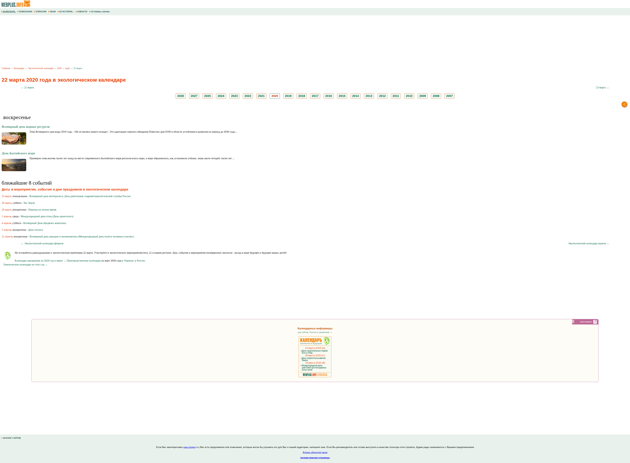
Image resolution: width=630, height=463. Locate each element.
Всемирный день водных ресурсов (26, 126)
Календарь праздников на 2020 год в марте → (40, 260)
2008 (436, 96)
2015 (342, 96)
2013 (369, 96)
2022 (248, 96)
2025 (207, 96)
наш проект (189, 447)
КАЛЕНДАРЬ (9, 11)
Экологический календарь (40, 68)
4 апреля (6, 223)
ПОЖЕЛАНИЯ (25, 11)
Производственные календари (84, 260)
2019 (288, 96)
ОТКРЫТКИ (41, 11)
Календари (19, 68)
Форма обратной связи (315, 452)
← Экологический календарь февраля (42, 243)
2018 (301, 96)
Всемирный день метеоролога (46, 196)
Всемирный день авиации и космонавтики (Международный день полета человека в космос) (82, 236)
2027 (194, 96)
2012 (382, 96)
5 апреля (6, 229)
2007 (449, 96)
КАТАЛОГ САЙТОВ (11, 438)
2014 (355, 96)
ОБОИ (52, 11)
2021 (261, 96)
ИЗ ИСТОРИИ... (66, 11)
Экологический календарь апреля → (588, 243)
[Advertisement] (98, 41)
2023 (234, 96)
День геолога (35, 229)
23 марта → (602, 87)
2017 (315, 96)
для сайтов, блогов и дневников (315, 332)
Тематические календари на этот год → (25, 264)
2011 (396, 96)
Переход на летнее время (42, 209)
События (6, 68)
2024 (221, 96)
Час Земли (29, 202)
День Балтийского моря (18, 153)
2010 (409, 96)
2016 (328, 96)
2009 (422, 96)
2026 (180, 96)
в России (140, 260)
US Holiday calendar (100, 11)
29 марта (6, 209)
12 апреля (7, 236)
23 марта (6, 196)
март (67, 68)
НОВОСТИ (82, 11)
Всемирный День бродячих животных (44, 223)
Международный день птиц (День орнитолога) (47, 216)
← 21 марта (27, 87)
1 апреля (6, 216)
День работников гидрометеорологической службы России (97, 196)
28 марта (6, 202)
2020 (59, 68)
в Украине (128, 260)
